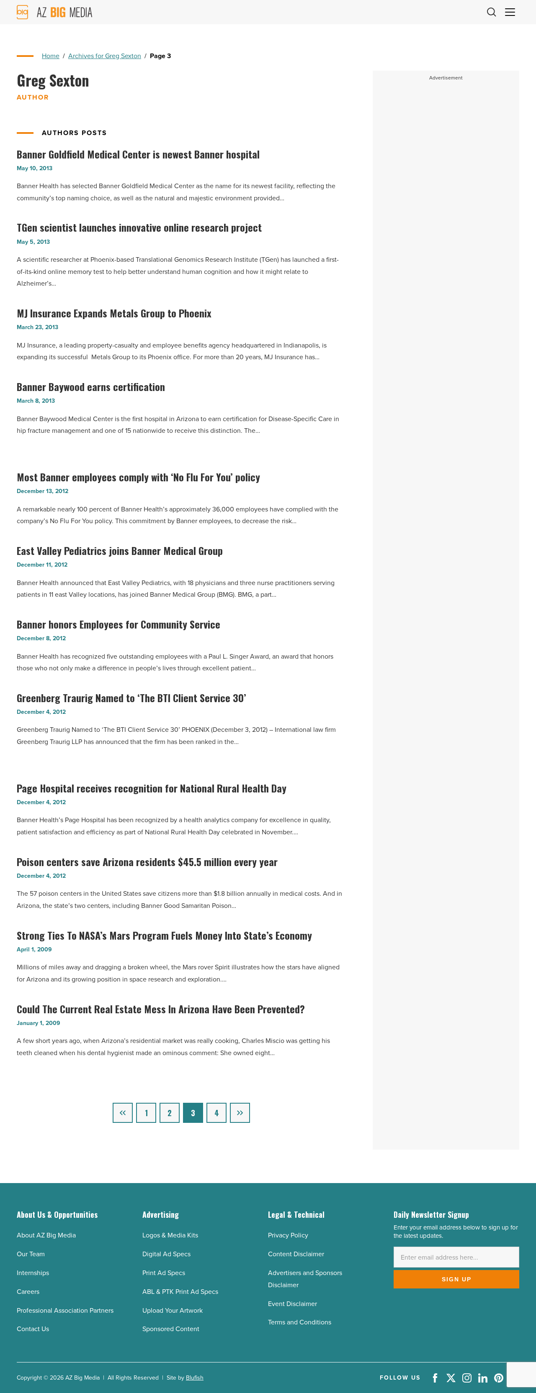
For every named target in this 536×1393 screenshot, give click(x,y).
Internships (33, 1273)
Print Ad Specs (163, 1273)
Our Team (31, 1254)
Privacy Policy (288, 1235)
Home (50, 56)
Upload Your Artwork (172, 1310)
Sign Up (457, 1279)
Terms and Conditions (299, 1322)
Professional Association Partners (65, 1310)
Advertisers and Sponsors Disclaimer (305, 1279)
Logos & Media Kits (170, 1235)
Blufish (195, 1377)
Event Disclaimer (292, 1304)
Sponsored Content (170, 1329)
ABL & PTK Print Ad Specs (180, 1291)
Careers (28, 1291)
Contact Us (33, 1329)
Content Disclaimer (296, 1254)
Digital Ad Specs (166, 1254)
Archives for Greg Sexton (104, 56)
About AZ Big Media (46, 1235)
